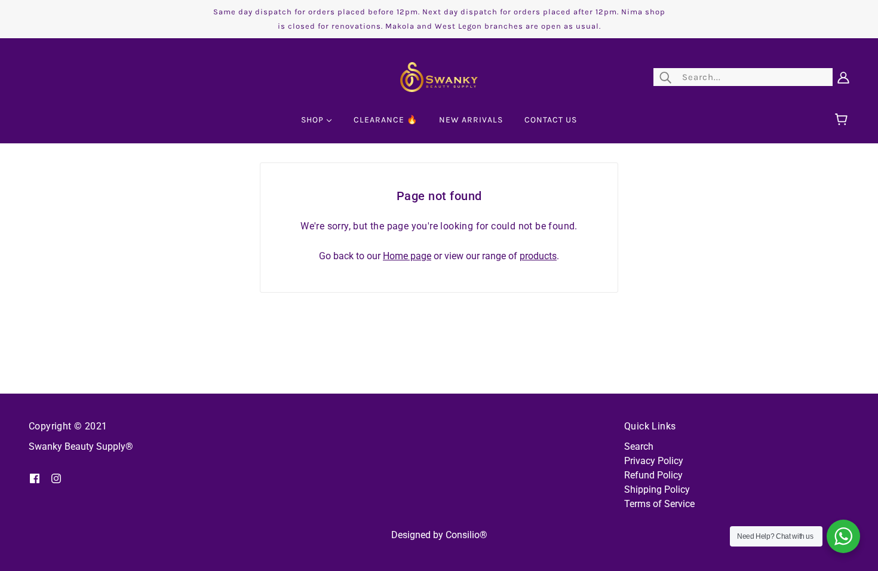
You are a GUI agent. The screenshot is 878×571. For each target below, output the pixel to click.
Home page (407, 256)
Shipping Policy (657, 489)
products (538, 256)
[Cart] (843, 120)
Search (638, 446)
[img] (34, 478)
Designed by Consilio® (439, 535)
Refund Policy (653, 475)
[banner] (439, 76)
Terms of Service (659, 503)
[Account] (843, 77)
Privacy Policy (653, 460)
